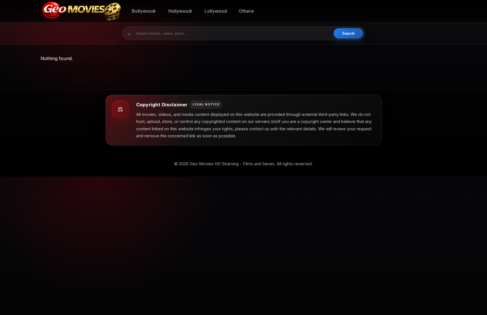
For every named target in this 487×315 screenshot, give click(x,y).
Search (348, 33)
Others (246, 11)
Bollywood (143, 11)
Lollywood (216, 11)
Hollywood (179, 11)
